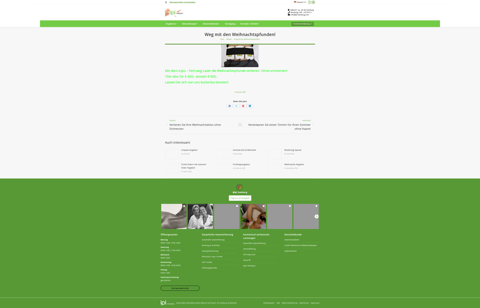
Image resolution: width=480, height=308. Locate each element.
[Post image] (172, 154)
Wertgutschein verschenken (182, 2)
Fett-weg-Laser (249, 254)
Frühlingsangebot (241, 164)
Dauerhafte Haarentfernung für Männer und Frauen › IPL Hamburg (201, 303)
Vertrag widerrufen (180, 288)
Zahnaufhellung (249, 249)
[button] (173, 216)
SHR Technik (207, 262)
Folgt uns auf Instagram (240, 198)
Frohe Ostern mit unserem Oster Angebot (193, 166)
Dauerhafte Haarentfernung (213, 239)
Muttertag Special (292, 150)
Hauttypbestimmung (210, 251)
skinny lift (247, 260)
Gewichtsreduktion (291, 239)
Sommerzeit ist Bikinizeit (244, 150)
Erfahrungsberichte (209, 268)
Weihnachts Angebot (294, 164)
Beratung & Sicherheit (211, 245)
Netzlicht (233, 303)
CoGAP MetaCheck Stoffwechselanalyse (300, 245)
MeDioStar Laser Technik (212, 256)
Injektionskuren (290, 251)
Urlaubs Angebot (189, 150)
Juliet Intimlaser (249, 265)
